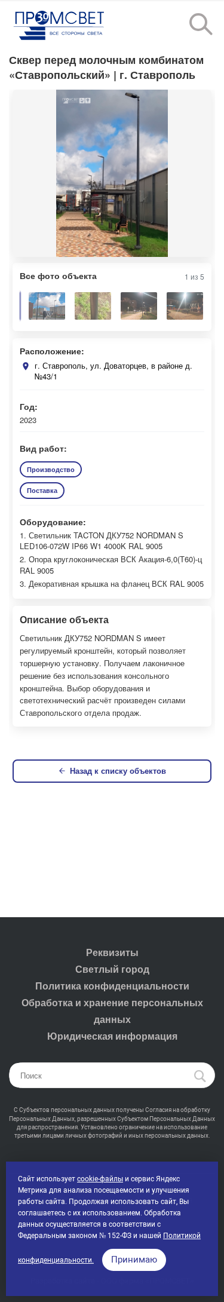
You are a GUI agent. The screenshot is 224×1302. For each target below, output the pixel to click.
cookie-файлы (100, 1179)
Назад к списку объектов (118, 770)
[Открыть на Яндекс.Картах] (26, 366)
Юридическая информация (112, 1036)
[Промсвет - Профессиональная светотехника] (60, 26)
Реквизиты (112, 952)
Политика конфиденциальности (112, 985)
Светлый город (112, 969)
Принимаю (134, 1259)
